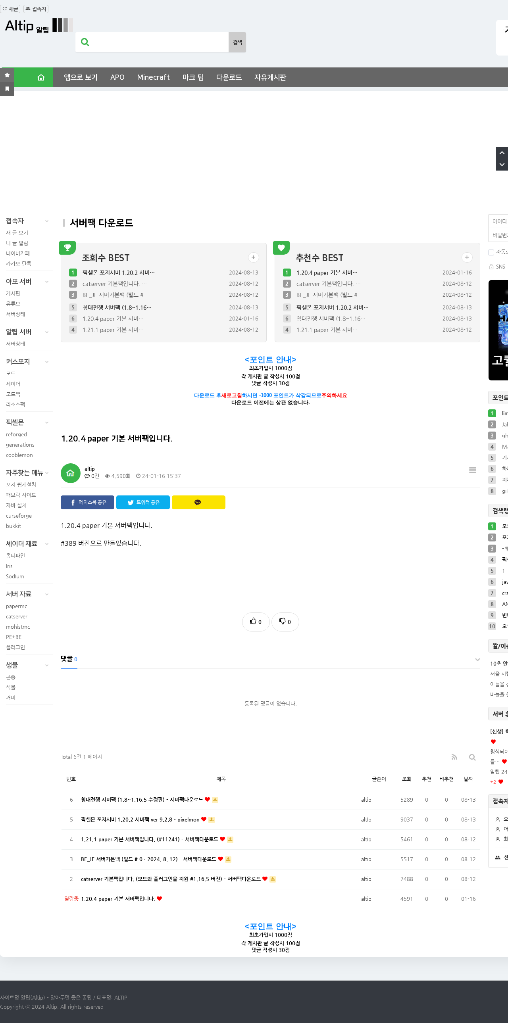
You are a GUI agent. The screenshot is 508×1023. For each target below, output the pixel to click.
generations (20, 444)
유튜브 (13, 304)
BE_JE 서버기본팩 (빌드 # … (116, 295)
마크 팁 (193, 78)
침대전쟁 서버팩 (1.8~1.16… (117, 307)
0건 (94, 476)
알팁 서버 (18, 332)
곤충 (10, 677)
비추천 (446, 779)
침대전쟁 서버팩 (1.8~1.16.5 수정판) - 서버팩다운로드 (143, 799)
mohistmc (18, 627)
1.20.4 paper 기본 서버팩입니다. (119, 899)
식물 (10, 687)
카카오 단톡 (18, 264)
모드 (10, 373)
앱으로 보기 (81, 78)
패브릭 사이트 (21, 495)
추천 (426, 779)
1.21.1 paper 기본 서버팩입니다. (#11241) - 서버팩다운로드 (150, 839)
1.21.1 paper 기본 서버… (113, 329)
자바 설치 (16, 505)
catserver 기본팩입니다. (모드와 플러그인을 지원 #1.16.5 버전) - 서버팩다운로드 (171, 879)
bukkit (13, 526)
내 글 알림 (17, 243)
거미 (10, 698)
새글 (12, 9)
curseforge (19, 515)
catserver (16, 616)
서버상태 (15, 314)
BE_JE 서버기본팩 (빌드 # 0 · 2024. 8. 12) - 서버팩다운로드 (149, 859)
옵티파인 (15, 556)
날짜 (468, 779)
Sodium (15, 576)
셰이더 (13, 384)
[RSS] (454, 757)
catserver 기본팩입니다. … (115, 283)
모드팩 (13, 394)
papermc (16, 606)
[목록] (472, 470)
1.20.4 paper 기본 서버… (113, 318)
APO (117, 78)
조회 (407, 779)
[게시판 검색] (472, 757)
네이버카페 (18, 253)
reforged (16, 434)
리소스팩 (15, 404)
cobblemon (19, 455)
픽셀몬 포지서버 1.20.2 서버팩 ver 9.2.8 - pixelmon (141, 819)
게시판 (13, 293)
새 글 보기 (17, 233)
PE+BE (13, 637)
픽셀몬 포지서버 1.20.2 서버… (119, 272)
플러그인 (15, 647)
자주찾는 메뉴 (24, 472)
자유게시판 (270, 78)
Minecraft (153, 78)
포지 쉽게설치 (21, 485)
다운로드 (229, 78)
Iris (9, 566)
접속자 (38, 9)
